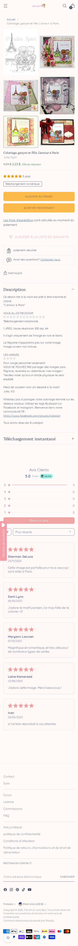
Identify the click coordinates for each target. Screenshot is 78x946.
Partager (15, 273)
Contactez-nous (51, 259)
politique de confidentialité (21, 834)
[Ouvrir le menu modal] (5, 6)
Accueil (11, 19)
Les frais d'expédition (18, 220)
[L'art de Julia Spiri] (39, 6)
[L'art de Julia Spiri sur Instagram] (11, 890)
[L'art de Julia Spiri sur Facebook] (5, 890)
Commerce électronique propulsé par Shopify (28, 920)
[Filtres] (7, 532)
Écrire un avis (39, 520)
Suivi (6, 783)
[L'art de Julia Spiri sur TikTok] (24, 890)
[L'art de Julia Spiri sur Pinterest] (18, 890)
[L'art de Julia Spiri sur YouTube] (30, 890)
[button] (13, 176)
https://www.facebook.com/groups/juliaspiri (31, 415)
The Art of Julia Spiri (35, 909)
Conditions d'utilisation (19, 841)
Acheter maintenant (39, 207)
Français (8, 904)
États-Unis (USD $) (33, 904)
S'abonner (67, 876)
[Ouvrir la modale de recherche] (64, 6)
